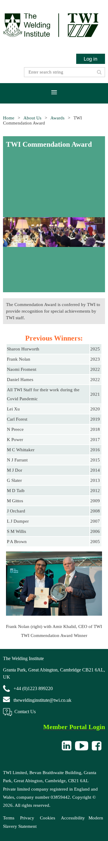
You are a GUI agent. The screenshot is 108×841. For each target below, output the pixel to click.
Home (8, 118)
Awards (57, 118)
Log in (90, 59)
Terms (8, 817)
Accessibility (73, 817)
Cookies (47, 817)
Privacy (27, 817)
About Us (32, 118)
